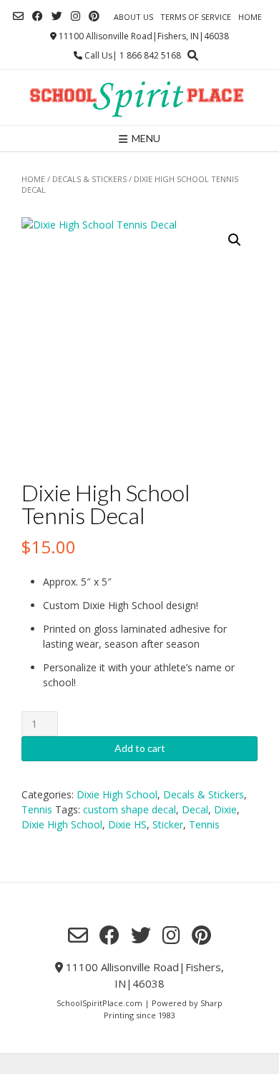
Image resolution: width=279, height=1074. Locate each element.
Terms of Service (195, 16)
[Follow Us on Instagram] (75, 16)
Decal (195, 809)
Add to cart (139, 748)
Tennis (36, 809)
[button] (235, 240)
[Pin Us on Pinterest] (94, 16)
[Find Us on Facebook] (37, 16)
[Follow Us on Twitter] (57, 16)
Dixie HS (127, 824)
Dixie (225, 809)
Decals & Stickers (89, 179)
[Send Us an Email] (18, 16)
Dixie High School (117, 794)
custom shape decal (129, 809)
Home (250, 16)
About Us (133, 16)
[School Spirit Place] (139, 97)
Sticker (167, 824)
